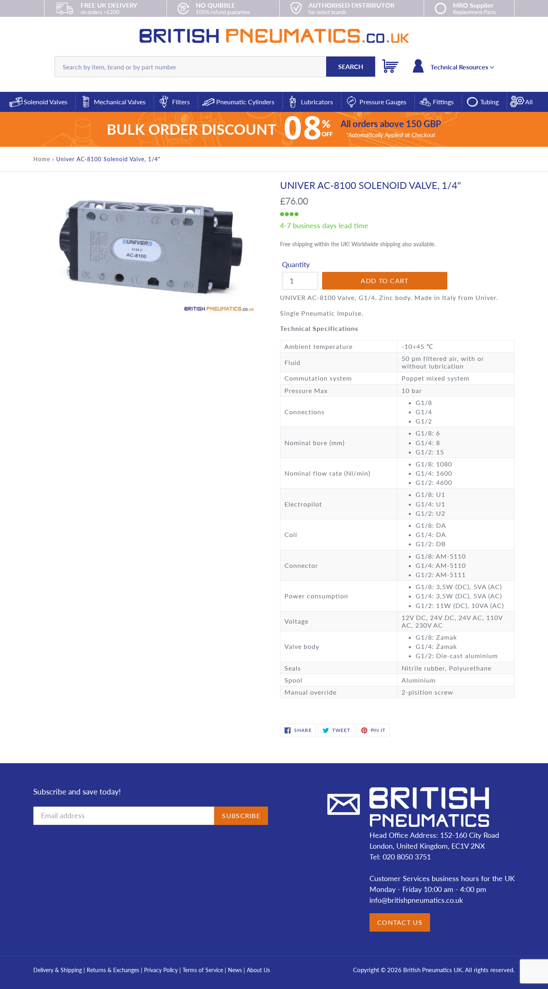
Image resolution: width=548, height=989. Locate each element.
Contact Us (399, 922)
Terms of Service (204, 970)
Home (41, 159)
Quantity (296, 264)
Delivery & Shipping (57, 970)
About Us (258, 970)
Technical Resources (460, 67)
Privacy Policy (161, 970)
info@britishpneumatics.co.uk (416, 900)
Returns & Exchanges (113, 970)
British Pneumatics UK (432, 969)
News (235, 970)
